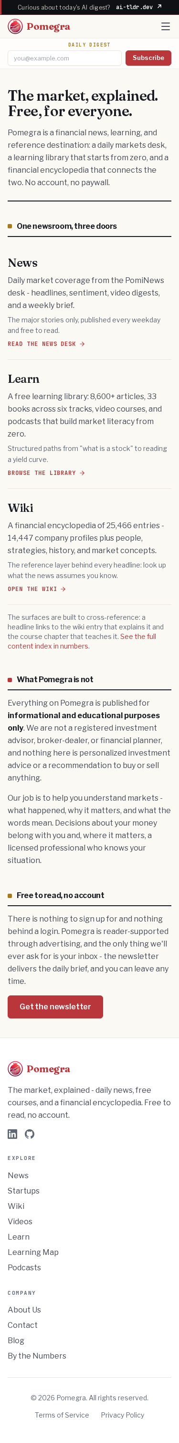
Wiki (16, 1206)
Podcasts (24, 1267)
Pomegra (49, 26)
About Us (24, 1309)
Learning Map (33, 1252)
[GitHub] (29, 1134)
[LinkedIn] (12, 1134)
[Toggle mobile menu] (165, 26)
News (18, 1175)
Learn (19, 1237)
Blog (16, 1340)
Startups (24, 1190)
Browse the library (42, 473)
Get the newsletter (55, 1006)
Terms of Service (62, 1415)
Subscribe (148, 57)
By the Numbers (37, 1355)
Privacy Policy (122, 1415)
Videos (20, 1221)
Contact (23, 1325)
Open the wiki (32, 589)
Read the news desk (42, 344)
